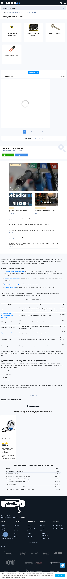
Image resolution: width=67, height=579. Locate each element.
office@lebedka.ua (58, 528)
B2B (15, 533)
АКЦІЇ (15, 536)
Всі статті (11, 251)
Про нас (42, 528)
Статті (29, 533)
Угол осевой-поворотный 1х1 (15, 471)
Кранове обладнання (7, 538)
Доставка (16, 525)
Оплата (16, 528)
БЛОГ (28, 525)
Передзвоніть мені (22, 155)
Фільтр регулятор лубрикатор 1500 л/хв (18, 479)
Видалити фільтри (33, 72)
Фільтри (63, 76)
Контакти (42, 525)
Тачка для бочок (11, 484)
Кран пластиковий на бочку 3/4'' (15, 487)
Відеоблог (30, 536)
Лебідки (3, 525)
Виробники (17, 530)
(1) (10, 443)
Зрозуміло (60, 575)
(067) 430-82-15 (57, 525)
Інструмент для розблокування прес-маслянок (7, 315)
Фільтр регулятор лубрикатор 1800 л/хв (18, 476)
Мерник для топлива (12, 473)
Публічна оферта (44, 530)
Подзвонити (9, 155)
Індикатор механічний (8, 333)
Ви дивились (33, 406)
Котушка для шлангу (7, 438)
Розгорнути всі (33, 542)
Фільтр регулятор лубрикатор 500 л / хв (18, 481)
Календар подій (31, 528)
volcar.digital (22, 517)
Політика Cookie (44, 538)
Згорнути (32, 395)
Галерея (29, 530)
